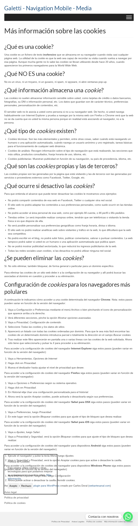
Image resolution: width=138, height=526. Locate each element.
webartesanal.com (99, 485)
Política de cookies (15, 502)
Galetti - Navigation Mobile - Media (48, 8)
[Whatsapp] (128, 516)
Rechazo (26, 485)
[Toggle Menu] (129, 17)
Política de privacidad (16, 497)
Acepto (13, 485)
